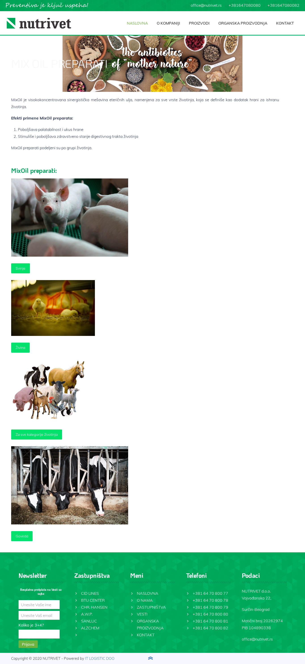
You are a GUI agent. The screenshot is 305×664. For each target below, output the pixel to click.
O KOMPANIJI (168, 23)
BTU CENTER (93, 600)
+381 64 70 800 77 (210, 593)
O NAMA (145, 600)
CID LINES (90, 593)
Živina (20, 347)
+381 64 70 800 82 (210, 627)
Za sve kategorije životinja (37, 434)
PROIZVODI (199, 23)
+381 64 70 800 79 (210, 607)
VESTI (142, 614)
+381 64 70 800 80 (210, 614)
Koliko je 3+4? (31, 624)
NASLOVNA (137, 23)
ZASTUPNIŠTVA (151, 607)
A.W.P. (87, 614)
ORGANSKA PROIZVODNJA (242, 23)
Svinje (20, 268)
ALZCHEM (90, 627)
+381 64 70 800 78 (210, 600)
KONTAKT (285, 23)
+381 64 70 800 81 (210, 620)
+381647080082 (283, 5)
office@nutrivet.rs (206, 5)
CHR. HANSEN (94, 607)
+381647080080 (245, 5)
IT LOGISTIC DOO (100, 658)
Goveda (22, 536)
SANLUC (89, 620)
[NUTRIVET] (39, 23)
